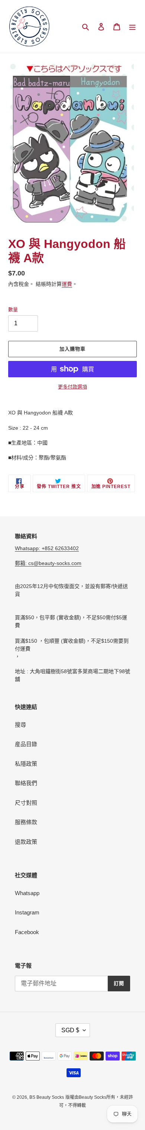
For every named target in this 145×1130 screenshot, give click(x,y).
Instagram (27, 912)
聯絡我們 (26, 783)
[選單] (132, 27)
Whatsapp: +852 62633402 (47, 548)
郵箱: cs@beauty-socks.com (48, 563)
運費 (67, 284)
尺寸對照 (26, 803)
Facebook (27, 932)
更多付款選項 (72, 387)
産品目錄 (26, 744)
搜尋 (20, 724)
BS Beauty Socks (46, 1097)
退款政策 (26, 842)
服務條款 (26, 822)
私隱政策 (26, 764)
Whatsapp (27, 893)
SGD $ (70, 1030)
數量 (13, 309)
